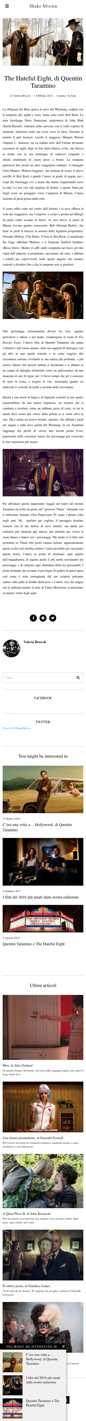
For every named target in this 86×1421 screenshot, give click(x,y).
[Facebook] (33, 618)
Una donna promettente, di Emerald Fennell (33, 1137)
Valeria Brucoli (35, 641)
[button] (78, 677)
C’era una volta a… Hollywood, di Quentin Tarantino (42, 1359)
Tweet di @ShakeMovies (17, 728)
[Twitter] (52, 618)
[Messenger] (43, 618)
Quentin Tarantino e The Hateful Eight (43, 1402)
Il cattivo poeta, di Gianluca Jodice (26, 1286)
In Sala (72, 95)
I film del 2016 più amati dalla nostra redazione (43, 1379)
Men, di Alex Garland (18, 1065)
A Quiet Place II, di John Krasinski (27, 1213)
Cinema (61, 95)
